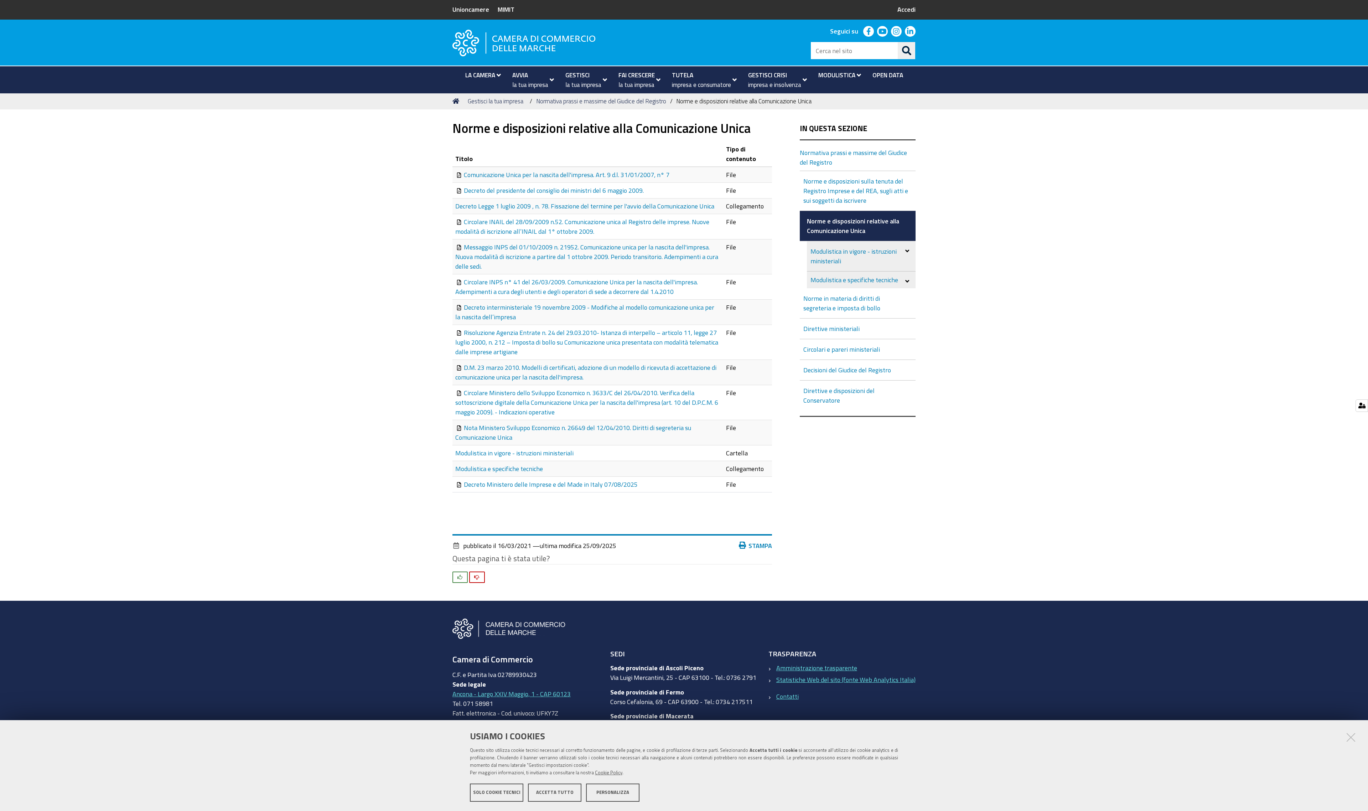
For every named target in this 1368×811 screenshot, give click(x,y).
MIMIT (506, 9)
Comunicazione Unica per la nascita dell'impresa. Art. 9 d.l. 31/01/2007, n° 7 (566, 174)
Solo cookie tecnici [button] (496, 792)
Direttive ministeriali (831, 328)
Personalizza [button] (612, 792)
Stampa (760, 545)
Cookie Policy (608, 772)
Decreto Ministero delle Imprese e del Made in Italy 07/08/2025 (551, 484)
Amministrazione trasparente (816, 668)
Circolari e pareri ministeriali (841, 349)
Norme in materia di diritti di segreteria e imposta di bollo (841, 303)
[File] (459, 174)
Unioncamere (470, 9)
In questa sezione (833, 128)
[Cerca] (907, 51)
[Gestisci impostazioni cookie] (1362, 405)
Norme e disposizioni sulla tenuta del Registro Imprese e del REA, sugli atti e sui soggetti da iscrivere (855, 190)
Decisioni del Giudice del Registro (847, 370)
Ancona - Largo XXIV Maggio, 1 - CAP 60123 (511, 694)
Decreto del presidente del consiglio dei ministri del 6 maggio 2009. (554, 190)
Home (457, 101)
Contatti (787, 696)
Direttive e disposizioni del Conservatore (839, 395)
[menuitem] (480, 75)
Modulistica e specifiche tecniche (499, 468)
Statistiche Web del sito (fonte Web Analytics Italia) (846, 679)
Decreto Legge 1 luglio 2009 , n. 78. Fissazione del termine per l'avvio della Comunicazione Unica (584, 206)
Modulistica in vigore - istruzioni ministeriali (514, 453)
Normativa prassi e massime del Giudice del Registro (601, 101)
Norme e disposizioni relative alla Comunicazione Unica (853, 226)
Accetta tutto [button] (555, 792)
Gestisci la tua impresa (495, 101)
